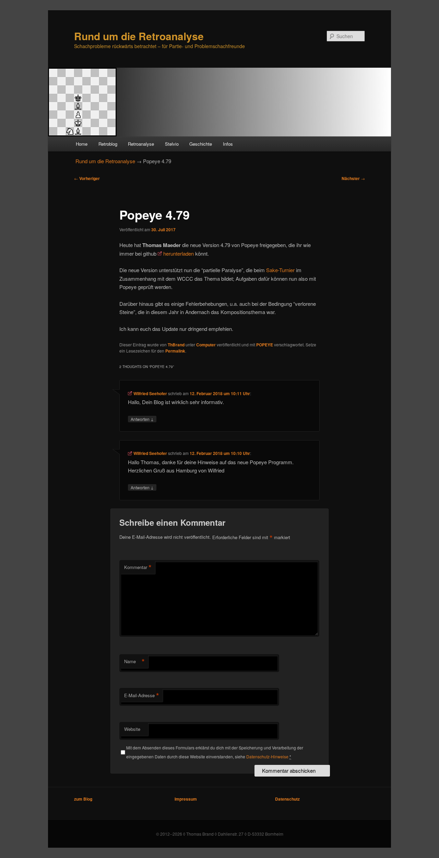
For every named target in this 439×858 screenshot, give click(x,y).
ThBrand (176, 345)
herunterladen (178, 253)
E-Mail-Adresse (141, 695)
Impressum (186, 799)
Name (134, 661)
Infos (228, 144)
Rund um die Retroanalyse (139, 36)
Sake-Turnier (280, 270)
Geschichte (200, 144)
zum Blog (83, 799)
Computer (206, 345)
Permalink (175, 351)
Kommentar (138, 567)
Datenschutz (287, 799)
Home (81, 144)
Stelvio (172, 144)
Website (132, 729)
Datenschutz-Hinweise (267, 756)
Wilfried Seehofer (150, 393)
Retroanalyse (141, 144)
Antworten (142, 419)
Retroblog (107, 144)
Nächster (353, 178)
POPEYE (264, 345)
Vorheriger (87, 178)
